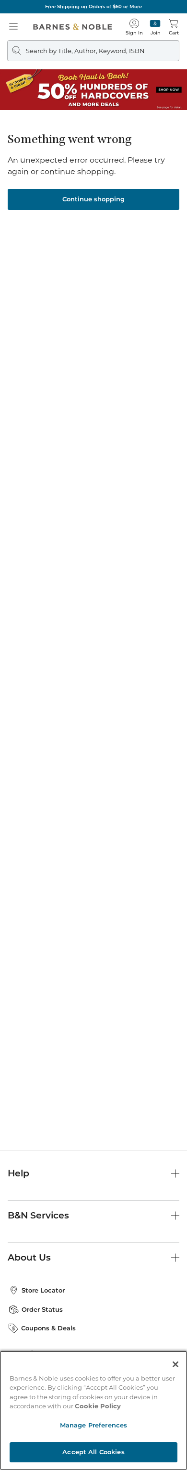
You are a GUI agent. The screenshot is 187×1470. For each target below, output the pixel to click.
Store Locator (43, 1290)
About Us (29, 1257)
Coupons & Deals (48, 1328)
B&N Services (38, 1215)
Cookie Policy (98, 1406)
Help (18, 1173)
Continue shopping (93, 199)
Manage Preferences (93, 1425)
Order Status (42, 1309)
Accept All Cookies (93, 1452)
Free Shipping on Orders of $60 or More (93, 6)
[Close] (175, 1364)
